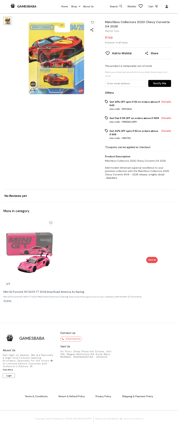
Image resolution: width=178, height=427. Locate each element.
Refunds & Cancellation (107, 418)
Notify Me (159, 83)
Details (166, 102)
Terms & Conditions (133, 418)
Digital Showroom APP (78, 418)
